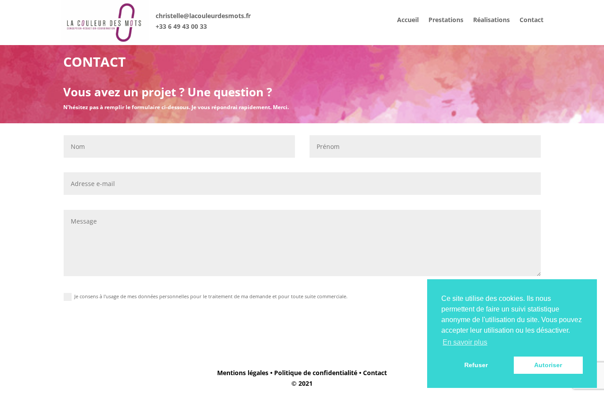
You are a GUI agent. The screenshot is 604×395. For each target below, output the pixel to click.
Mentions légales (242, 372)
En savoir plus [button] (465, 342)
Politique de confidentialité (315, 372)
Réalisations (491, 20)
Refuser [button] (476, 364)
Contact (531, 20)
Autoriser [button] (548, 364)
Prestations (445, 20)
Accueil (408, 20)
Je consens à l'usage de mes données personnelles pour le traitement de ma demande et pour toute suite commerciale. (211, 296)
